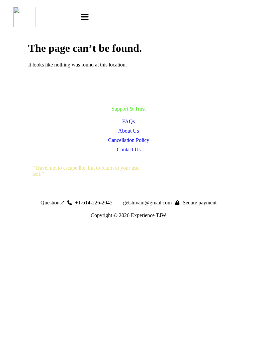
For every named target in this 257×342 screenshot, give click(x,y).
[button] (84, 17)
